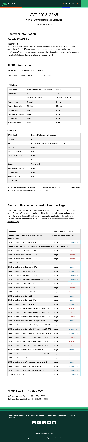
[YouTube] (34, 422)
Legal (16, 415)
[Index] (45, 24)
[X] (44, 422)
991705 (55, 187)
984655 (30, 187)
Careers (10, 415)
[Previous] (39, 24)
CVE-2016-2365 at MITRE (18, 39)
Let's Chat (11, 417)
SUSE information (19, 65)
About (41, 415)
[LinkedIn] (49, 422)
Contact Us (71, 415)
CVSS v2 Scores (13, 85)
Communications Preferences (55, 415)
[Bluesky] (54, 422)
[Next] (50, 24)
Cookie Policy (68, 438)
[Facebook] (39, 422)
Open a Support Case (46, 433)
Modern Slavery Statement (28, 415)
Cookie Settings (45, 438)
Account (67, 3)
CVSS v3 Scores (13, 130)
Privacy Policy (58, 438)
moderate (42, 75)
